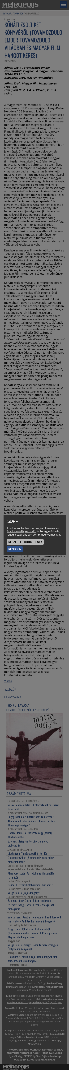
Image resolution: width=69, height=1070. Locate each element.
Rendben (14, 549)
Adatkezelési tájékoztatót (21, 531)
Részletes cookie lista (25, 542)
